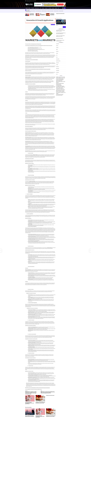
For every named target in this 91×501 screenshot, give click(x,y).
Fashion (57, 53)
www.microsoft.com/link (59, 95)
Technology (57, 72)
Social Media (57, 70)
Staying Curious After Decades (60, 13)
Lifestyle (57, 64)
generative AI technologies (32, 181)
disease (64, 81)
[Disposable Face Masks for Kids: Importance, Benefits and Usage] (1, 250)
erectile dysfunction (58, 84)
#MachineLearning (39, 389)
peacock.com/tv (58, 89)
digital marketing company (59, 81)
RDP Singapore (59, 90)
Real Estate (57, 66)
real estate (63, 90)
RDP (56, 90)
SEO (59, 91)
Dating (57, 49)
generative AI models (35, 154)
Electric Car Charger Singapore (60, 83)
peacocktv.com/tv (63, 89)
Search (57, 25)
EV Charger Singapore (59, 85)
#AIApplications (28, 389)
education (57, 82)
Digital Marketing (61, 79)
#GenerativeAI (35, 389)
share (60, 91)
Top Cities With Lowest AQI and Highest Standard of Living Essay (32, 14)
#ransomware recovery (28, 11)
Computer (57, 47)
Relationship (57, 68)
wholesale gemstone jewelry (59, 94)
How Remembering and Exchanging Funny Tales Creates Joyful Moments (42, 15)
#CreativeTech (32, 389)
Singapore (63, 91)
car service (57, 79)
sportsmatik (58, 92)
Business (57, 45)
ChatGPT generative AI (49, 247)
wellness (57, 93)
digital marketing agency (59, 80)
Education (57, 51)
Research (57, 91)
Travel (56, 74)
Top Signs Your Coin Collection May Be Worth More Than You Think (52, 15)
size (56, 92)
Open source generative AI (28, 269)
